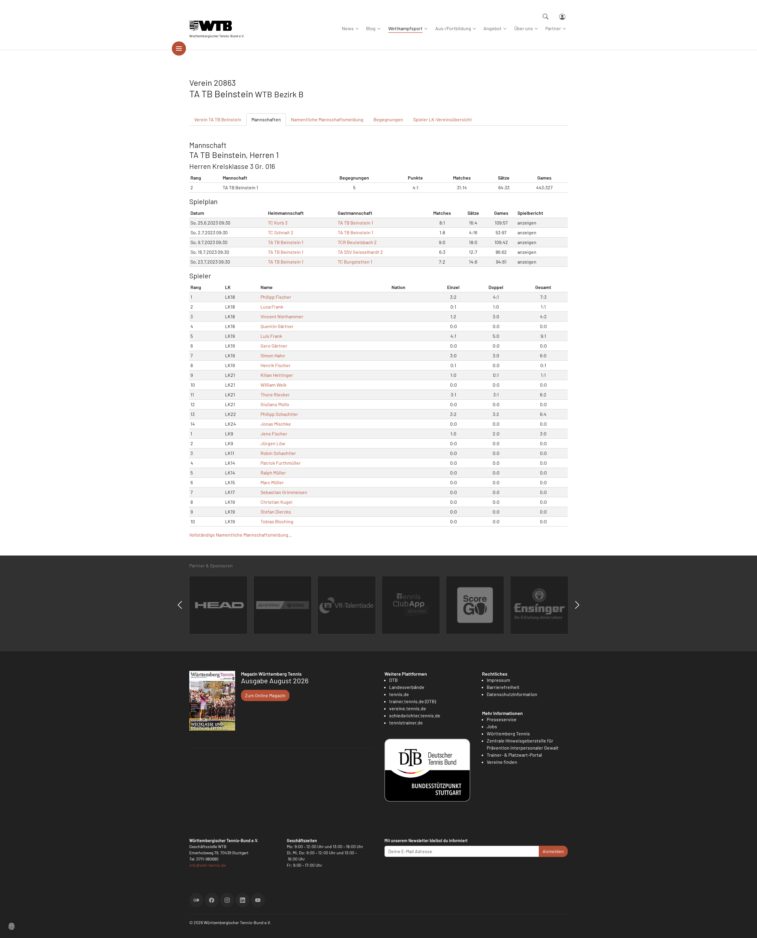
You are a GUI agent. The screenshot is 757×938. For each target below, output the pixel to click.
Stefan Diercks (276, 511)
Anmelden (553, 851)
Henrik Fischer (276, 365)
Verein (217, 119)
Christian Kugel (276, 502)
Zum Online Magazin (265, 695)
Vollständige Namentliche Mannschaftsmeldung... (240, 534)
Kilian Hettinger (277, 375)
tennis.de (399, 694)
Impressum (498, 680)
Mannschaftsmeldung (327, 119)
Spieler (442, 119)
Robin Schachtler (278, 453)
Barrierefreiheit (503, 687)
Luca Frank (272, 306)
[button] (11, 926)
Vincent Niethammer (282, 316)
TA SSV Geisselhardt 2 (360, 252)
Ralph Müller (273, 472)
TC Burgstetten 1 (355, 261)
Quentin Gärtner (277, 326)
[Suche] (545, 16)
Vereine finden (502, 762)
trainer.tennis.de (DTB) (412, 701)
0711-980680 (207, 858)
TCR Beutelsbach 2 (357, 242)
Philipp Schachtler (279, 414)
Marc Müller (272, 482)
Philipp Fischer (276, 297)
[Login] (562, 16)
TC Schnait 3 (280, 232)
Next (577, 605)
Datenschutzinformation (512, 694)
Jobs (492, 726)
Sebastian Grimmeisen (284, 492)
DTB (393, 680)
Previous (180, 605)
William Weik (274, 385)
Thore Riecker (275, 394)
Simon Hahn (273, 355)
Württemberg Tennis (508, 733)
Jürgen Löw (273, 443)
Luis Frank (271, 336)
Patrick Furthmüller (281, 463)
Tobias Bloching (277, 521)
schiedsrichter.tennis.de (414, 715)
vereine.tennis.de (407, 708)
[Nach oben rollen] (745, 926)
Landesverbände (406, 687)
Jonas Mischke (276, 424)
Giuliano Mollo (275, 404)
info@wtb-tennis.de (207, 865)
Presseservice (502, 719)
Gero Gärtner (274, 345)
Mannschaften (266, 119)
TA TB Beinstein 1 (355, 222)
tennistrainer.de (406, 722)
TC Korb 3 (277, 222)
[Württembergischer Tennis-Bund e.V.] (216, 26)
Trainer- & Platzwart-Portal (514, 755)
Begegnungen (388, 119)
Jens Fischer (274, 433)
